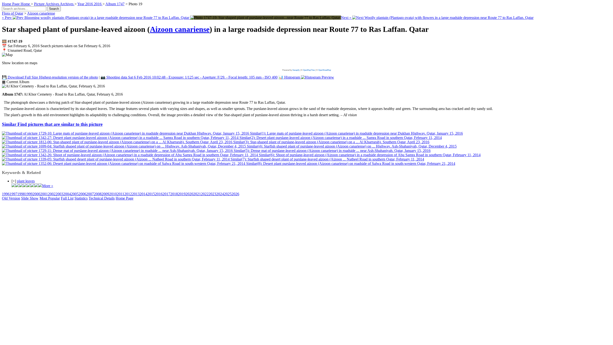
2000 (36, 194)
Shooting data (189, 77)
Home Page (124, 198)
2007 (90, 194)
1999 (29, 194)
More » (47, 186)
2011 (120, 194)
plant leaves (26, 181)
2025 (228, 194)
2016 (159, 194)
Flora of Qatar (12, 13)
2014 (143, 194)
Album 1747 (115, 4)
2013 (136, 194)
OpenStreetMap (324, 70)
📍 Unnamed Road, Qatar (22, 50)
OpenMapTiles (309, 70)
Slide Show (30, 198)
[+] (13, 181)
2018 (174, 194)
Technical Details (102, 198)
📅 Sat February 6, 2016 (56, 46)
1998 (21, 194)
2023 (212, 194)
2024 (220, 194)
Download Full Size (50, 77)
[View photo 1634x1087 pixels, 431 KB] (265, 18)
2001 (44, 194)
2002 (52, 194)
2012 (128, 194)
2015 (151, 194)
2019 (182, 194)
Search (54, 9)
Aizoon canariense (41, 13)
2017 (166, 194)
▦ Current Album (15, 82)
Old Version (11, 198)
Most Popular (50, 198)
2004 (67, 194)
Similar (52, 124)
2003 (59, 194)
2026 (235, 194)
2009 (105, 194)
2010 (113, 194)
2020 (189, 194)
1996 (6, 194)
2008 (98, 194)
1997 (13, 194)
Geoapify (296, 70)
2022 (205, 194)
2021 (197, 194)
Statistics (81, 198)
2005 (75, 194)
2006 (82, 194)
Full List (67, 198)
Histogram (289, 77)
